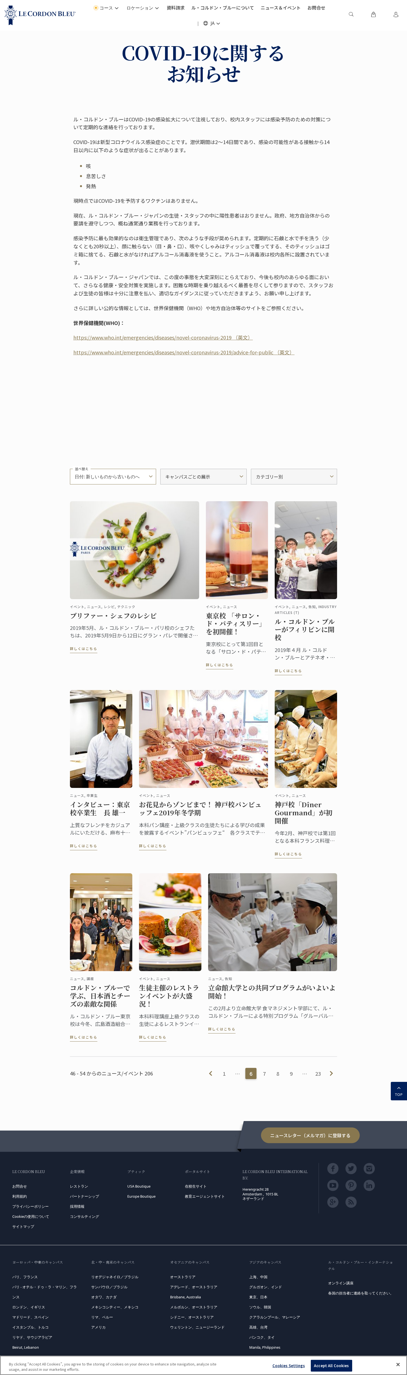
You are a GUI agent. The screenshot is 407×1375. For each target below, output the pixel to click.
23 (318, 1073)
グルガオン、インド (265, 1286)
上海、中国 (258, 1276)
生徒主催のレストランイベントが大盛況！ (169, 996)
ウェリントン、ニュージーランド (197, 1327)
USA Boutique (138, 1186)
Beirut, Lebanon (25, 1347)
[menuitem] (351, 15)
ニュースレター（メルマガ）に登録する (310, 1135)
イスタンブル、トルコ (30, 1327)
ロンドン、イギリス (28, 1307)
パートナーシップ (84, 1196)
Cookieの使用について (30, 1216)
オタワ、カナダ (104, 1296)
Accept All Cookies (331, 1365)
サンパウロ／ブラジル (109, 1286)
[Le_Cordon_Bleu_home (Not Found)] (40, 15)
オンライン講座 (341, 1282)
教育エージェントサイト (205, 1196)
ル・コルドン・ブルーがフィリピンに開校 (305, 630)
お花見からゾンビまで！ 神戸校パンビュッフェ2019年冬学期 (200, 808)
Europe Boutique (141, 1196)
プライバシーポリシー (30, 1206)
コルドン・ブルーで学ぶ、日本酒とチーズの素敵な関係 (100, 996)
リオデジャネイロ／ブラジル (114, 1276)
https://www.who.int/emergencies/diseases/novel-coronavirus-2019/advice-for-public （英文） (184, 352)
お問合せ (19, 1186)
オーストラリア (183, 1276)
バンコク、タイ (262, 1337)
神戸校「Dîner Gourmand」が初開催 (303, 812)
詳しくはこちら (83, 648)
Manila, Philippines (264, 1347)
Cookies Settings (288, 1365)
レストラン (79, 1186)
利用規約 (19, 1196)
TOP (399, 1094)
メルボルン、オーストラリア (193, 1307)
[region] (203, 1365)
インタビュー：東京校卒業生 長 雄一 (100, 808)
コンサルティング (84, 1216)
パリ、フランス (25, 1276)
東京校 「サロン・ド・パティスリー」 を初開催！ (236, 624)
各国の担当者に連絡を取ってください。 (361, 1293)
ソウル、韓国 (260, 1307)
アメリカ (98, 1327)
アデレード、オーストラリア (193, 1286)
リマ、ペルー (102, 1317)
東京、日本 (258, 1296)
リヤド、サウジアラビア (32, 1337)
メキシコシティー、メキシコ (114, 1307)
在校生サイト (196, 1186)
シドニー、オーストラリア (192, 1317)
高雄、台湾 (258, 1327)
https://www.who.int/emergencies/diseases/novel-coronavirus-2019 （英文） (163, 337)
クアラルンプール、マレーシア (274, 1317)
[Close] (398, 1364)
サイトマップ (23, 1226)
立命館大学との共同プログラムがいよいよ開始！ (272, 992)
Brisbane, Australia (185, 1296)
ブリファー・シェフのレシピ (113, 616)
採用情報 (77, 1206)
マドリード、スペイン (30, 1317)
